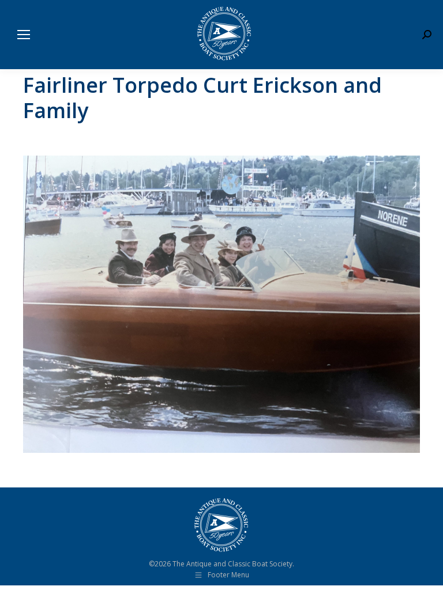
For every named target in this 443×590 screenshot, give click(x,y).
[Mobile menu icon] (24, 34)
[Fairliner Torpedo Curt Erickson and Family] (221, 304)
